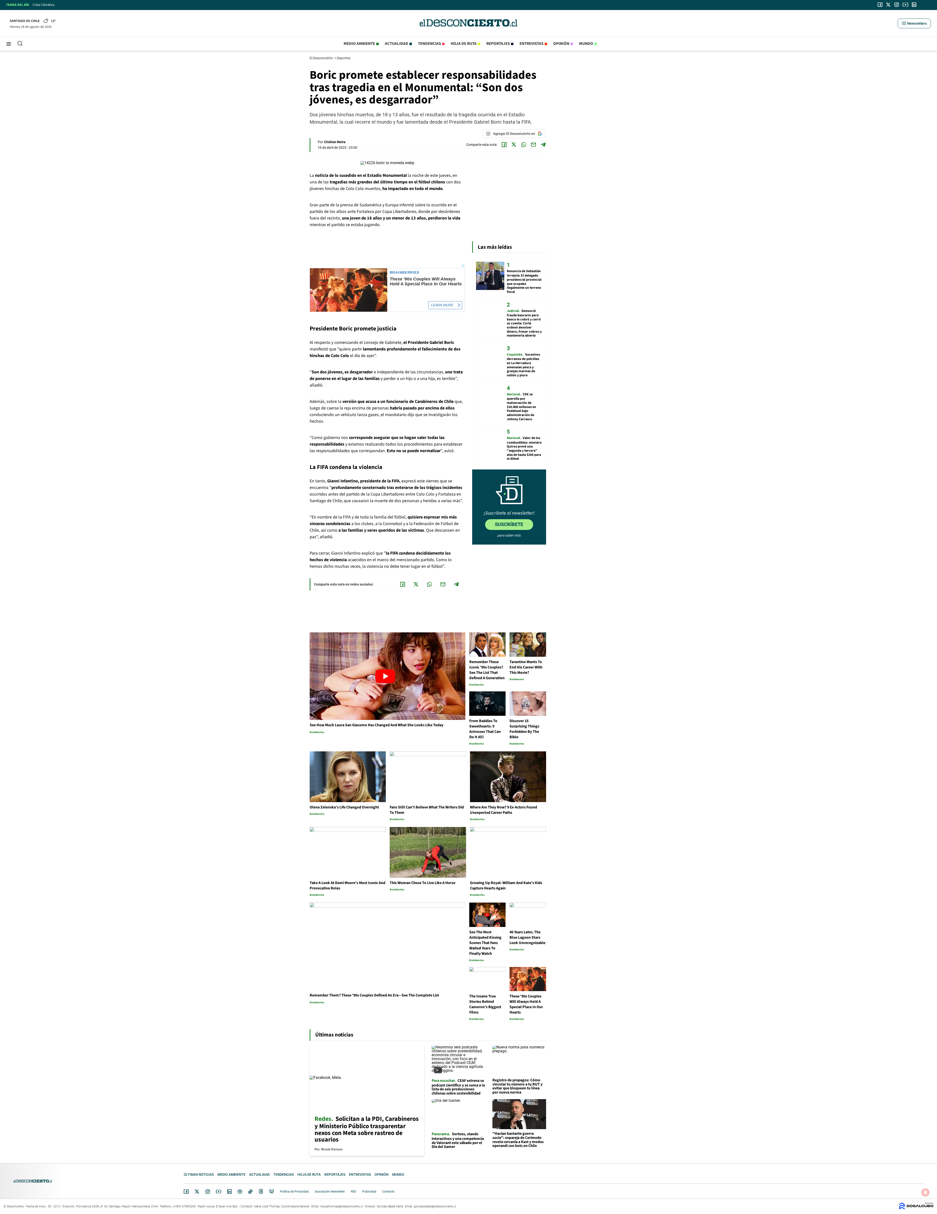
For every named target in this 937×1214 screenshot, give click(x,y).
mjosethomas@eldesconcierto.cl (341, 1206)
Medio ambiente (359, 44)
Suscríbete (509, 524)
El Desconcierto (322, 58)
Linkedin (229, 1191)
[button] (914, 23)
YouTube (218, 1192)
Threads (261, 1191)
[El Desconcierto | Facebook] (880, 4)
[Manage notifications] (925, 1192)
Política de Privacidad (294, 1191)
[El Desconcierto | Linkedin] (914, 4)
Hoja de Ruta (464, 44)
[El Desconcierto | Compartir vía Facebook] (504, 145)
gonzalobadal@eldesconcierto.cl (435, 1206)
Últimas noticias (199, 1174)
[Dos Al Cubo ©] (916, 1208)
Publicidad (369, 1191)
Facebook (186, 1191)
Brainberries (404, 272)
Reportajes (498, 44)
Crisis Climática (43, 4)
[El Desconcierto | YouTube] (905, 5)
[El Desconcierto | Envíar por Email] (533, 145)
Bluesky (271, 1191)
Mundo (586, 44)
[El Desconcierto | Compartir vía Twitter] (514, 145)
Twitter (197, 1192)
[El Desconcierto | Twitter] (888, 5)
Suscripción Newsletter (330, 1191)
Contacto (388, 1191)
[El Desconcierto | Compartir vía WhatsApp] (524, 145)
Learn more (442, 305)
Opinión (561, 44)
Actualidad (396, 44)
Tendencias (429, 44)
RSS (353, 1191)
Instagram (207, 1191)
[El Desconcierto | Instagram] (896, 4)
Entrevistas (531, 44)
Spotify (240, 1191)
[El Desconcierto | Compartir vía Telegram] (543, 145)
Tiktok (250, 1191)
